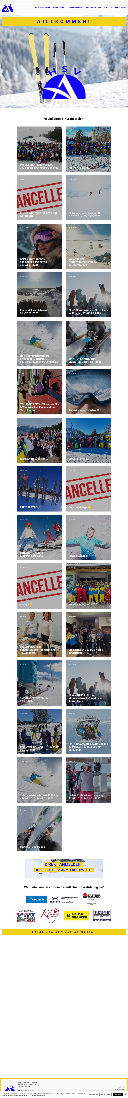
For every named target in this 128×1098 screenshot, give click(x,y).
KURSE (121, 1088)
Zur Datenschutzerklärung (36, 1096)
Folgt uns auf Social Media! (64, 931)
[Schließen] (125, 1094)
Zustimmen (118, 1095)
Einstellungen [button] (93, 1095)
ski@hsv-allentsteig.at (26, 1090)
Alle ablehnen (105, 1095)
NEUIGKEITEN (119, 1090)
